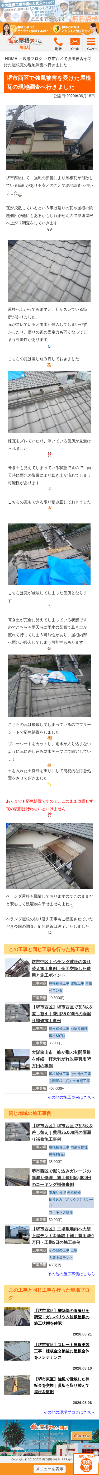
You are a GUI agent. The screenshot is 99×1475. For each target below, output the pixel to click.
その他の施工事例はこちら (71, 1097)
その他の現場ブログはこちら (69, 1412)
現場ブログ (33, 58)
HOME (11, 58)
